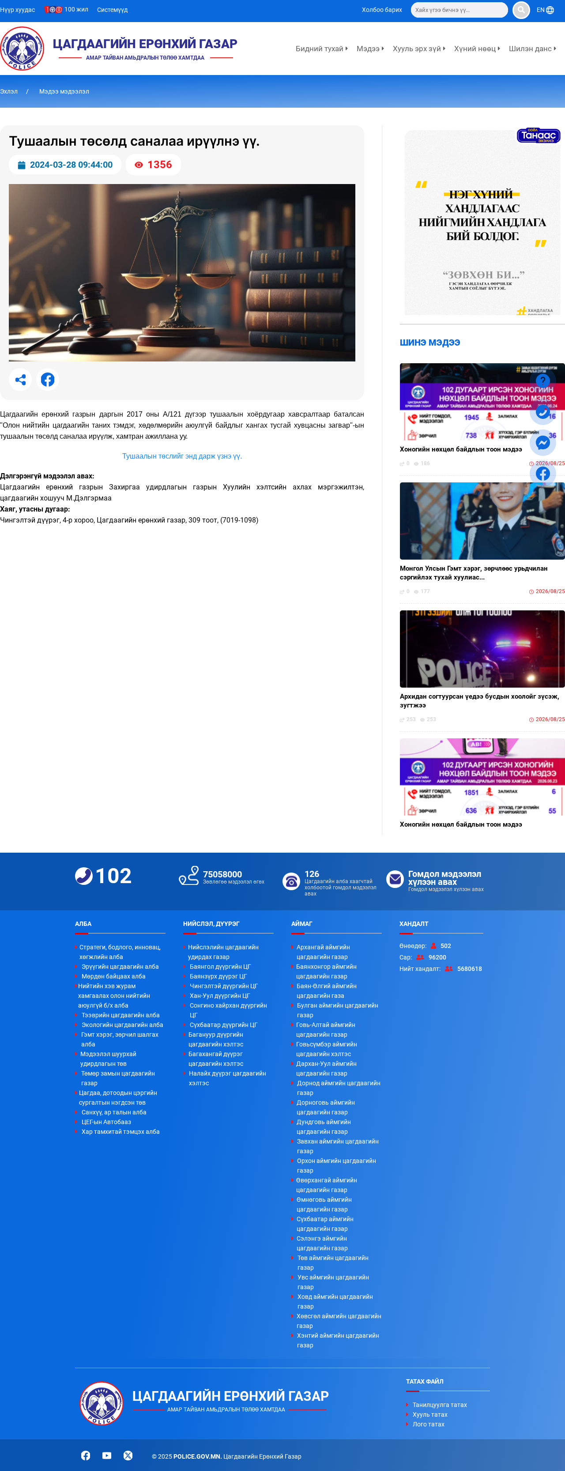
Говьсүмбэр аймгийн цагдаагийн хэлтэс (326, 1049)
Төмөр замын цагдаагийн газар (118, 1078)
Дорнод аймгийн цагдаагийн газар (338, 1088)
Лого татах (428, 1424)
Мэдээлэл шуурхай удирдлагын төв (108, 1058)
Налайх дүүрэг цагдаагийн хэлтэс (227, 1078)
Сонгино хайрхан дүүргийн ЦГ (228, 1010)
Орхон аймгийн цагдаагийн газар (336, 1165)
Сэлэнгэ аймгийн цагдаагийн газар (322, 1243)
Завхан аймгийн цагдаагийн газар (338, 1146)
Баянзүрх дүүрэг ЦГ (218, 976)
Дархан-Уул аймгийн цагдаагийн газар (326, 1068)
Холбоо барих (382, 9)
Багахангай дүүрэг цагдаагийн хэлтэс (215, 1058)
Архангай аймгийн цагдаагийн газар (323, 952)
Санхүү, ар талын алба (114, 1112)
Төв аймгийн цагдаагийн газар (333, 1262)
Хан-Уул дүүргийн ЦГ (220, 995)
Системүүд (112, 9)
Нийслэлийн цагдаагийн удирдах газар (223, 952)
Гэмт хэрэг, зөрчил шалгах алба (119, 1039)
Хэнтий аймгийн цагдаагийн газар (338, 1340)
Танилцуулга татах (440, 1404)
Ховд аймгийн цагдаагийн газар (335, 1301)
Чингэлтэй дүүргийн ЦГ (224, 985)
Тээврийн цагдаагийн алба (121, 1015)
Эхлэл (9, 91)
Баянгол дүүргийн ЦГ (220, 966)
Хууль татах (430, 1414)
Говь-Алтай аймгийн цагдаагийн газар (325, 1029)
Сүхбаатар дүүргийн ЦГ (224, 1024)
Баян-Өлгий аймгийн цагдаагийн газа (327, 990)
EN (541, 9)
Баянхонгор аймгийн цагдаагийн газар (326, 971)
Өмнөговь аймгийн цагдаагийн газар (324, 1204)
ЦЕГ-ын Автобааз (106, 1121)
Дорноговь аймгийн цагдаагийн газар (326, 1107)
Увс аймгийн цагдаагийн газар (333, 1282)
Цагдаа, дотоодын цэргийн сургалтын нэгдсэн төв (118, 1097)
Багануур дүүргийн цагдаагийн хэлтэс (215, 1039)
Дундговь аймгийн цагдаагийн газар (324, 1126)
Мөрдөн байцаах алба (114, 976)
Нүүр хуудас (17, 9)
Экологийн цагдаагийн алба (122, 1024)
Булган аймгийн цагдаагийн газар (337, 1010)
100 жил (75, 9)
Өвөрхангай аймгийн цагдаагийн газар (326, 1185)
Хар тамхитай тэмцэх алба (121, 1131)
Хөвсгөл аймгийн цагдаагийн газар (339, 1321)
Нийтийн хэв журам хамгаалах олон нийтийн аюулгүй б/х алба (114, 995)
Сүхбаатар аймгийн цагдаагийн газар (325, 1223)
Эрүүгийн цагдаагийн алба (120, 966)
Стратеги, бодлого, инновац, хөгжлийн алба (120, 952)
